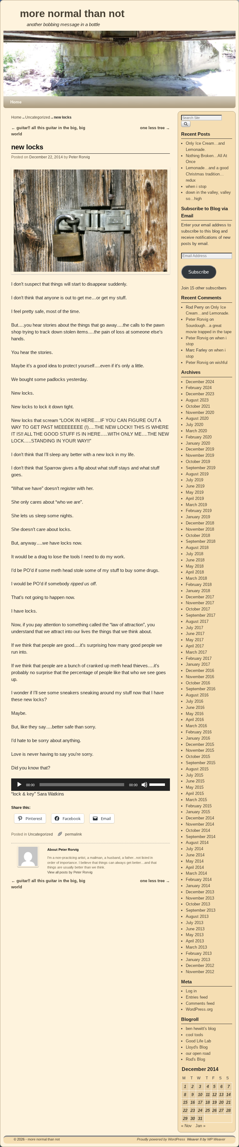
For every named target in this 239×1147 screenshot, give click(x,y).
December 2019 (200, 449)
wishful (221, 362)
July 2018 (194, 553)
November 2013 (200, 898)
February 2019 (199, 510)
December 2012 (200, 965)
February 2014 (199, 879)
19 (214, 1102)
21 (228, 1102)
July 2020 (194, 424)
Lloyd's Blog (197, 1047)
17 (200, 1102)
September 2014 (200, 836)
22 (185, 1110)
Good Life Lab (198, 1041)
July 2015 (194, 775)
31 (200, 1118)
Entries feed (197, 997)
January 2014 (198, 885)
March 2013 (196, 947)
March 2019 (196, 504)
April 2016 (195, 719)
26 (214, 1110)
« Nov (186, 1125)
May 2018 (195, 566)
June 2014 (195, 855)
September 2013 (200, 910)
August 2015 (197, 769)
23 (192, 1110)
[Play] (19, 785)
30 (192, 1118)
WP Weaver (216, 1139)
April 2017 (195, 646)
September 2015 (200, 762)
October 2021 (198, 406)
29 (185, 1118)
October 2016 (198, 683)
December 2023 (200, 394)
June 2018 (195, 560)
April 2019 (195, 498)
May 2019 (195, 492)
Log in (191, 991)
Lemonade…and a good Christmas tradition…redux (207, 174)
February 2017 (199, 658)
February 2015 (199, 806)
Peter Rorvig (79, 157)
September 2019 (200, 467)
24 (200, 1110)
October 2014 (198, 830)
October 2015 (198, 756)
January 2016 (198, 738)
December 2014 (200, 818)
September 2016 (200, 689)
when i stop (196, 186)
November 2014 (200, 824)
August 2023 (197, 400)
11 (208, 1094)
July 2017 (194, 627)
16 (192, 1102)
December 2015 (200, 744)
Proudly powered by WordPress (161, 1139)
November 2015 (200, 750)
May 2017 (195, 639)
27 (221, 1110)
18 (207, 1102)
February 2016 (199, 732)
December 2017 (200, 597)
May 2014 (195, 861)
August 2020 (197, 418)
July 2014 (194, 848)
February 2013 (199, 953)
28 (228, 1110)
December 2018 (200, 523)
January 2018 (198, 590)
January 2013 (198, 959)
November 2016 (200, 676)
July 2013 (194, 922)
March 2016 (196, 725)
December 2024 (200, 381)
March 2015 (196, 799)
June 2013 (195, 929)
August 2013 (197, 916)
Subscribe (198, 272)
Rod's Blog (195, 1059)
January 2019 (198, 517)
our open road (198, 1053)
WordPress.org (199, 1009)
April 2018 (195, 572)
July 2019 (194, 480)
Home (15, 102)
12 (214, 1094)
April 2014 (195, 867)
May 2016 (195, 713)
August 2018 (197, 547)
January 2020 (198, 443)
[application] (90, 784)
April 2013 (195, 941)
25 (207, 1110)
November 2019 (200, 455)
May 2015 (195, 787)
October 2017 (198, 609)
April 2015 (195, 793)
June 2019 (195, 486)
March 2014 (196, 873)
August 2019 (197, 474)
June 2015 (195, 781)
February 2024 (199, 387)
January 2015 (198, 811)
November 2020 (200, 412)
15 (185, 1102)
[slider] (158, 784)
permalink (73, 834)
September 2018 (200, 541)
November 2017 (200, 603)
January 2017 (198, 664)
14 (228, 1094)
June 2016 (195, 707)
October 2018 (198, 535)
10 (200, 1094)
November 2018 (200, 529)
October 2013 (198, 904)
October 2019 (198, 461)
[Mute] (144, 785)
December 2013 (200, 892)
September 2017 (200, 615)
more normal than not (72, 13)
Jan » (200, 1125)
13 (221, 1094)
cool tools (194, 1034)
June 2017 (195, 633)
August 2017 (197, 621)
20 (221, 1102)
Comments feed (200, 1003)
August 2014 (197, 842)
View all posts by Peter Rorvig (69, 872)
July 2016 (194, 701)
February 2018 (199, 584)
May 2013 (195, 934)
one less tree (155, 127)
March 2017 (196, 652)
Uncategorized (37, 117)
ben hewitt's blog (201, 1028)
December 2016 (200, 670)
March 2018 (196, 578)
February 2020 (199, 437)
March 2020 (196, 430)
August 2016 (197, 695)
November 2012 (200, 971)
